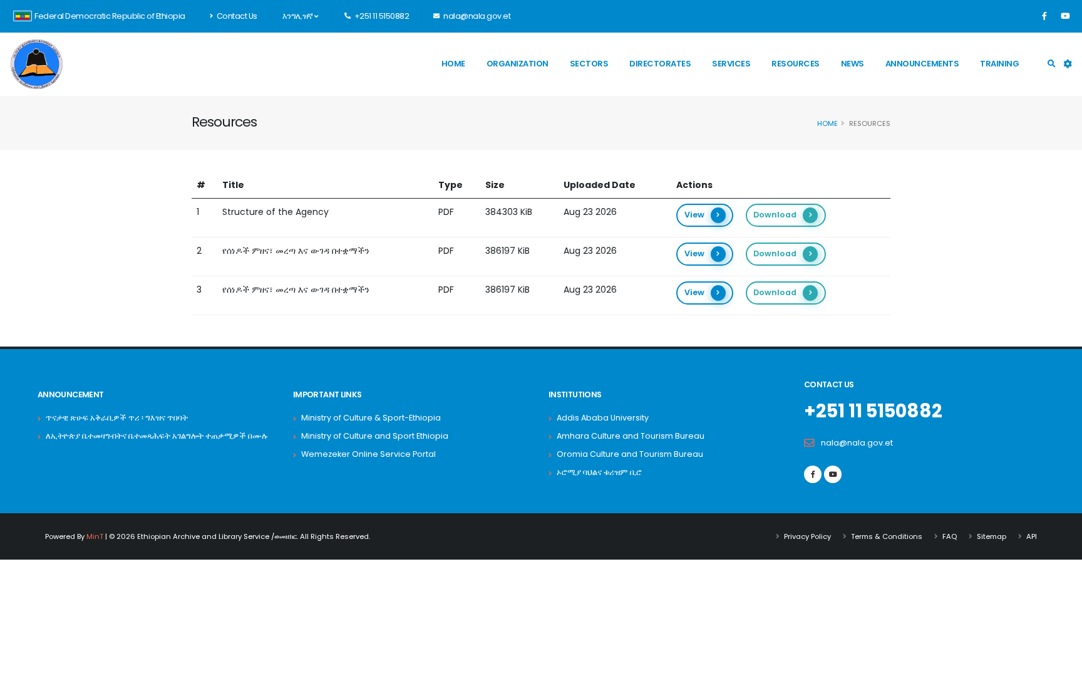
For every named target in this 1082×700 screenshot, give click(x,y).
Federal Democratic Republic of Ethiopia (109, 16)
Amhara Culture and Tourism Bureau (630, 436)
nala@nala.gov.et (857, 442)
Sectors (589, 64)
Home (453, 64)
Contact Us (236, 16)
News (852, 64)
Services (731, 64)
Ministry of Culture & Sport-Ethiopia (371, 417)
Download (774, 214)
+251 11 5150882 (873, 411)
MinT (94, 536)
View (694, 214)
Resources (795, 64)
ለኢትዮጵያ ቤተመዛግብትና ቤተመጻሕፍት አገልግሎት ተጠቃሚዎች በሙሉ (157, 436)
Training (999, 64)
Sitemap (991, 536)
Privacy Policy (807, 536)
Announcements (922, 64)
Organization (518, 64)
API (1031, 536)
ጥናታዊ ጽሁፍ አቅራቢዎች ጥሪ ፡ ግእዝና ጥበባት (117, 417)
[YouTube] (1065, 16)
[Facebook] (1044, 16)
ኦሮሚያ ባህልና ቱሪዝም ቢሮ (599, 472)
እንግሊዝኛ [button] (298, 16)
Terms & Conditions (886, 536)
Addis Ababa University (603, 417)
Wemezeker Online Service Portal (368, 454)
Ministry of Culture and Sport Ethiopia (374, 436)
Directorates (660, 64)
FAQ (949, 536)
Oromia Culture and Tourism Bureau (630, 454)
